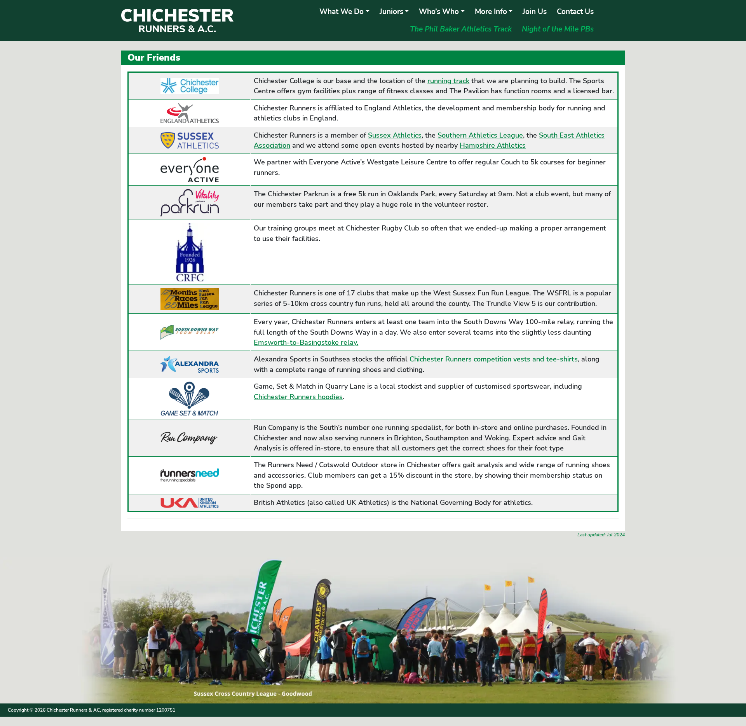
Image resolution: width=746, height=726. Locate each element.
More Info (491, 12)
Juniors (391, 12)
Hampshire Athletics (493, 145)
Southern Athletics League (480, 135)
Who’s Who (439, 12)
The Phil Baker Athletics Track (461, 29)
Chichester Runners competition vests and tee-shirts (494, 359)
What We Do (341, 12)
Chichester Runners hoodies (298, 396)
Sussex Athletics (395, 135)
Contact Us (575, 12)
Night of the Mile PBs (558, 29)
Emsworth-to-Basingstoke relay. (306, 342)
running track (448, 81)
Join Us (535, 12)
